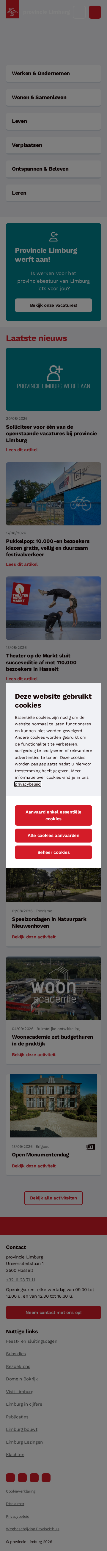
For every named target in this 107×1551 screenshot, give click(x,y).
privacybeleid (28, 784)
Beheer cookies (53, 852)
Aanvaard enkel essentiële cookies (53, 815)
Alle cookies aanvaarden (53, 835)
